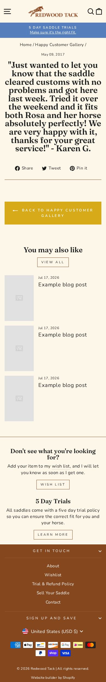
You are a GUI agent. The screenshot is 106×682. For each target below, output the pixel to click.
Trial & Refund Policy (53, 584)
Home (26, 44)
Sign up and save (51, 618)
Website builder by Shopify (53, 677)
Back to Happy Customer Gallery (57, 213)
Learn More (53, 534)
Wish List (52, 484)
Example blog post (62, 284)
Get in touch (52, 550)
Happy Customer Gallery (59, 44)
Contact (53, 602)
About (53, 566)
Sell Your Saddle (53, 593)
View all (53, 262)
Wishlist (53, 575)
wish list (61, 466)
